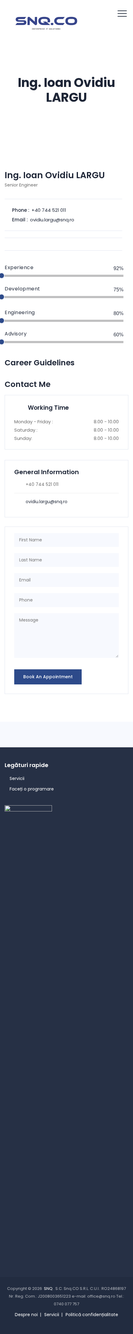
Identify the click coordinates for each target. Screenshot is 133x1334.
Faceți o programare (32, 789)
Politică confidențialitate (92, 1314)
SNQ (49, 1288)
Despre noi (26, 1314)
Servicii (17, 778)
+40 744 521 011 (49, 210)
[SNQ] (46, 23)
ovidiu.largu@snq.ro (52, 219)
